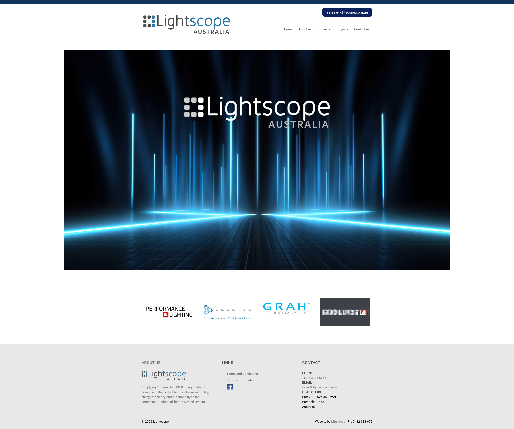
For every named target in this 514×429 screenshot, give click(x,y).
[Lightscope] (187, 24)
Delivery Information (241, 380)
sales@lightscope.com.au (347, 12)
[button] (169, 312)
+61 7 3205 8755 (314, 378)
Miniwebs (338, 421)
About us (151, 362)
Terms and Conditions (242, 374)
